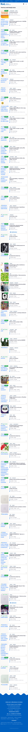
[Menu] (26, 4)
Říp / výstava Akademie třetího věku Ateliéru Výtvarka (17, 159)
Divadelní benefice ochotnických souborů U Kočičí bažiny (16, 426)
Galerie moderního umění (15, 152)
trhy (10, 254)
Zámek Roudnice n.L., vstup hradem (17, 500)
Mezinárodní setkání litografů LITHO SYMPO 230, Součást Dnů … (16, 555)
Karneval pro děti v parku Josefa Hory (17, 138)
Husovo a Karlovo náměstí (15, 191)
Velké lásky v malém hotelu (15, 617)
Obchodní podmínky (17, 722)
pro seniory (12, 156)
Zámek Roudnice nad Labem (15, 509)
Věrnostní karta (6, 1)
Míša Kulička (11, 515)
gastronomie (12, 10)
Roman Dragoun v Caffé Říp (15, 89)
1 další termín (13, 602)
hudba (16, 10)
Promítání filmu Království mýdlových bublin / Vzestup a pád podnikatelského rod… (17, 464)
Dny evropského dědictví (14, 198)
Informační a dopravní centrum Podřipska (18, 219)
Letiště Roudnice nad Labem (15, 35)
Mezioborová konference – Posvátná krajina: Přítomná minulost (17, 169)
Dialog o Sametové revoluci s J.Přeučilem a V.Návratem (17, 398)
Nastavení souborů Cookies (17, 724)
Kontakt (26, 0)
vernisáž (14, 293)
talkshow (15, 452)
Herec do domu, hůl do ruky (15, 567)
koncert (14, 88)
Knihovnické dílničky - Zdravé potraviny (17, 275)
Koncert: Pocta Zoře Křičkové (15, 525)
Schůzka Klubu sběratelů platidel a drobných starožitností (16, 226)
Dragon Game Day (13, 488)
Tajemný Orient (12, 416)
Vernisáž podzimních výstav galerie (16, 294)
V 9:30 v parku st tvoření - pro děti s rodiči (16, 62)
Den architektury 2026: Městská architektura (16, 368)
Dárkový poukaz (2, 1)
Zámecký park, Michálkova (15, 15)
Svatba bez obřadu (13, 236)
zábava (13, 30)
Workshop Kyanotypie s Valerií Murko (17, 207)
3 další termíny (14, 232)
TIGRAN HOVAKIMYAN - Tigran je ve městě (16, 535)
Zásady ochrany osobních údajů (7, 722)
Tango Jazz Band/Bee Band (15, 98)
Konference (11, 349)
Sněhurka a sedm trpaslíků (14, 377)
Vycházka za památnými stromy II (16, 80)
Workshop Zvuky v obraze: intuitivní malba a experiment (16, 545)
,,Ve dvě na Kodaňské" (14, 668)
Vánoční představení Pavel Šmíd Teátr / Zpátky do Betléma (17, 636)
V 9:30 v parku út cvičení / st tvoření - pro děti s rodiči (17, 42)
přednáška (15, 366)
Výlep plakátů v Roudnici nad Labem (19, 1)
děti (10, 30)
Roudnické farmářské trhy (14, 255)
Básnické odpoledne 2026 (14, 445)
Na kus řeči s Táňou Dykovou (15, 454)
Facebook (11, 710)
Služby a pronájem (11, 1)
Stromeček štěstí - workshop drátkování (17, 312)
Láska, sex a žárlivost (13, 358)
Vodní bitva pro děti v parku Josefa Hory (17, 52)
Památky (11, 106)
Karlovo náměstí (13, 611)
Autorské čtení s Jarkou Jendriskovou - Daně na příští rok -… (17, 265)
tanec (16, 329)
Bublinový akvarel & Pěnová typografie (17, 479)
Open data (6, 724)
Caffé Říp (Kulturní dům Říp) (15, 25)
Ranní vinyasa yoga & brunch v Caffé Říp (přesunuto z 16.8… (17, 22)
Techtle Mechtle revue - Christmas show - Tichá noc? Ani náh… (17, 597)
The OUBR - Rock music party (15, 407)
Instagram (17, 710)
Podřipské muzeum (13, 83)
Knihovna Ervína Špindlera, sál (16, 182)
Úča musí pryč (12, 677)
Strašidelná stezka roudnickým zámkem (17, 506)
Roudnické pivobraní (13, 12)
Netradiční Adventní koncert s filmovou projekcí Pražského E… (17, 646)
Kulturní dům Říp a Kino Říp (15, 239)
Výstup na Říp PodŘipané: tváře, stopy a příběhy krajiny (17, 108)
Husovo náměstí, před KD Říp (15, 258)
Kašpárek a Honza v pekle (14, 626)
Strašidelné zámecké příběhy (15, 497)
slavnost (14, 187)
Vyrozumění (11, 686)
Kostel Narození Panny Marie (15, 324)
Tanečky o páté (12, 331)
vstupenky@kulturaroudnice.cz (15, 708)
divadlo (13, 376)
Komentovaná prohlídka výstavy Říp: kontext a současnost (17, 148)
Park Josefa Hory (13, 45)
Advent (11, 605)
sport (13, 40)
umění (11, 146)
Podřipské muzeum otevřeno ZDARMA (17, 340)
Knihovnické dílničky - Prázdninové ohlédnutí (16, 179)
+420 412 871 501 (12, 707)
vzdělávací (11, 79)
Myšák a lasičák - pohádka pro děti (16, 71)
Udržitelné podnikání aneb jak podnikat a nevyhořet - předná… (17, 285)
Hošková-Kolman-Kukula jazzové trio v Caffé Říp (17, 246)
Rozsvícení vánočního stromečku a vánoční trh (16, 608)
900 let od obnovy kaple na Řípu (16, 321)
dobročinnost (15, 424)
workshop (14, 59)
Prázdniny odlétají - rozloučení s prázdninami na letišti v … (15, 32)
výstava (15, 106)
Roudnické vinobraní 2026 (14, 189)
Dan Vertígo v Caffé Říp (14, 303)
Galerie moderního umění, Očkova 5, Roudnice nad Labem (18, 112)
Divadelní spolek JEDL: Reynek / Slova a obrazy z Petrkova (17, 586)
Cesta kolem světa (13, 216)
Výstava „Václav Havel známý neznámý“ (15, 387)
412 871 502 (18, 707)
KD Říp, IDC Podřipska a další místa (16, 680)
